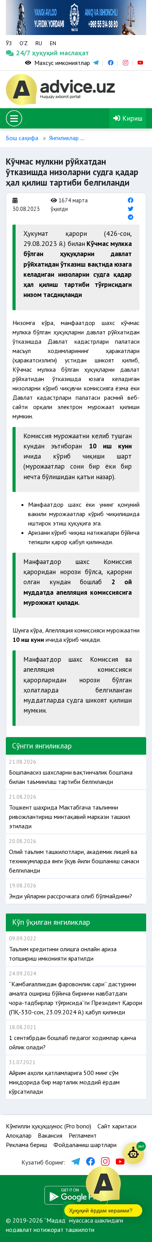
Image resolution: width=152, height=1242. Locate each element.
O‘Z (23, 43)
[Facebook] (130, 200)
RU (38, 43)
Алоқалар (19, 1135)
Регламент (83, 1135)
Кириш (131, 118)
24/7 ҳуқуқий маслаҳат (24, 52)
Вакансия (50, 1135)
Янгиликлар (64, 138)
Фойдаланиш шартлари (85, 1145)
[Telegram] (130, 217)
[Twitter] (130, 209)
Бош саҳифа (22, 138)
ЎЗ (9, 43)
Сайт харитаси (116, 1126)
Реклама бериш (26, 1145)
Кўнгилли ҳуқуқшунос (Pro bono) (48, 1126)
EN (53, 43)
